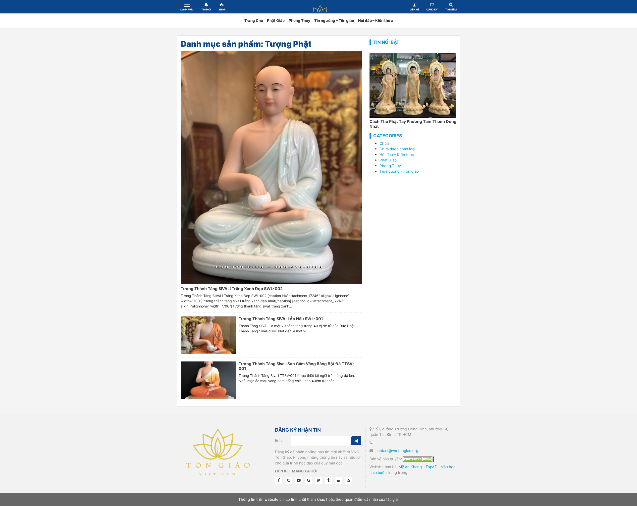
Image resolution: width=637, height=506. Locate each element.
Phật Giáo (276, 20)
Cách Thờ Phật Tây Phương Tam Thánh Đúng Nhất (413, 124)
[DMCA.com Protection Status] (418, 458)
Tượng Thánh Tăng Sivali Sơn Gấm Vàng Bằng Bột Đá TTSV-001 (297, 366)
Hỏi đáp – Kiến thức (375, 20)
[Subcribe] (356, 440)
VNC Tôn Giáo (320, 6)
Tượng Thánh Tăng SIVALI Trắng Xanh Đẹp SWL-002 (232, 288)
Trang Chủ (253, 20)
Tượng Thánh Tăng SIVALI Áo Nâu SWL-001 (281, 318)
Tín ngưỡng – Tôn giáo (334, 20)
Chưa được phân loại (397, 149)
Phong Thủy (299, 20)
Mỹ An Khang (410, 466)
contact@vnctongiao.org (396, 450)
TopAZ (431, 466)
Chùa (384, 143)
